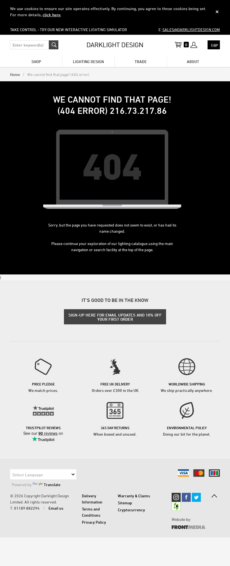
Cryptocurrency (131, 509)
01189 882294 (27, 508)
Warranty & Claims (134, 495)
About (193, 61)
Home (15, 74)
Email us (56, 508)
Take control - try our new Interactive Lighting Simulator (68, 29)
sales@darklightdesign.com (191, 29)
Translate (52, 484)
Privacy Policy (94, 522)
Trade (141, 61)
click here (52, 14)
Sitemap (125, 502)
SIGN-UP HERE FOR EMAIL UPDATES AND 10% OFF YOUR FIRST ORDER (115, 317)
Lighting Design (88, 61)
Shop (36, 61)
